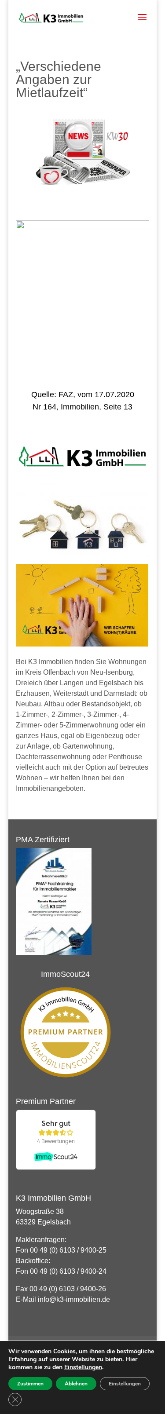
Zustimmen (30, 1383)
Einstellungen (83, 1367)
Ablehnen (76, 1383)
